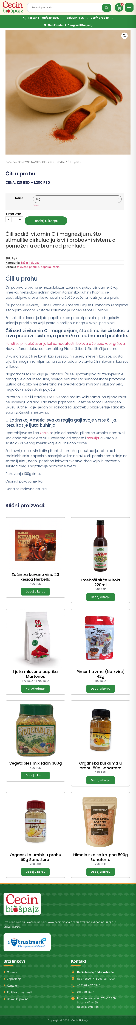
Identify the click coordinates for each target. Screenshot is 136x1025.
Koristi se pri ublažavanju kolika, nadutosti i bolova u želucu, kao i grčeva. (65, 343)
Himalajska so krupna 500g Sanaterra (100, 857)
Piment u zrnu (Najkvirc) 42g (100, 674)
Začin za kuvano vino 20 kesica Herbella (35, 577)
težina (19, 198)
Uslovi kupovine (17, 999)
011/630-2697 (51, 18)
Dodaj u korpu (45, 220)
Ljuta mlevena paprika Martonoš (35, 674)
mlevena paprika (28, 267)
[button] (124, 36)
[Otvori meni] (129, 7)
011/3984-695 (75, 18)
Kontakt (12, 985)
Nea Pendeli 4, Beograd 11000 (96, 978)
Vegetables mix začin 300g (35, 763)
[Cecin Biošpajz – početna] (13, 7)
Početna (10, 162)
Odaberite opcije (35, 689)
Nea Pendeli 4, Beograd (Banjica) (70, 25)
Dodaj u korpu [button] (35, 592)
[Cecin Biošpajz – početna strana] (22, 904)
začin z (45, 433)
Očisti (36, 205)
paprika (46, 267)
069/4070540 (100, 18)
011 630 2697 (85, 992)
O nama (12, 972)
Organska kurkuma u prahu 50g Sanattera (100, 765)
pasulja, (93, 438)
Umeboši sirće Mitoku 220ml (101, 582)
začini (56, 267)
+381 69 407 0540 (88, 985)
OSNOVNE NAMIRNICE (32, 162)
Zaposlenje (14, 979)
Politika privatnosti (19, 992)
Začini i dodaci (56, 162)
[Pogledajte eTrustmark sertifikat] (27, 942)
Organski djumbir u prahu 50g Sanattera (35, 857)
